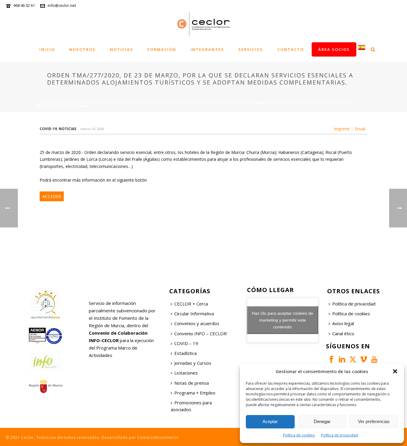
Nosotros (82, 49)
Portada (46, 102)
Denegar (322, 421)
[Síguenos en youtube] (374, 360)
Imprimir (342, 129)
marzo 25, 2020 (92, 129)
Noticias (121, 49)
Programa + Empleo (194, 393)
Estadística (185, 353)
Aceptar (270, 421)
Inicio (47, 49)
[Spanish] (362, 49)
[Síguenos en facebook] (331, 360)
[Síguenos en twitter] (352, 360)
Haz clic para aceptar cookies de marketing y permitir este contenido (282, 320)
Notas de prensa (191, 383)
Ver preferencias (374, 421)
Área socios (334, 49)
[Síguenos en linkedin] (342, 360)
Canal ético (343, 333)
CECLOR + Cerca (191, 304)
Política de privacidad (339, 435)
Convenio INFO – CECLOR (200, 333)
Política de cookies (299, 435)
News (64, 102)
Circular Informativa (194, 313)
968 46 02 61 (24, 5)
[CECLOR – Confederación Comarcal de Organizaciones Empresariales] (203, 23)
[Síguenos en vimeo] (363, 360)
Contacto (290, 49)
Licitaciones (186, 373)
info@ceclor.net (62, 5)
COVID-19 (48, 128)
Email (360, 129)
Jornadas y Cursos (192, 363)
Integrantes (207, 49)
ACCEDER (51, 196)
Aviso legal (343, 323)
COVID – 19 (186, 343)
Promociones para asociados (191, 406)
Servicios (250, 49)
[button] (395, 371)
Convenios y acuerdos (196, 323)
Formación (161, 49)
